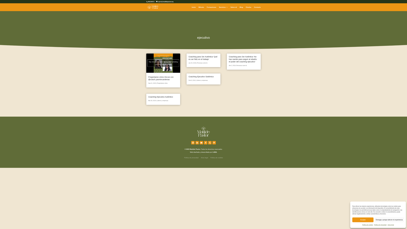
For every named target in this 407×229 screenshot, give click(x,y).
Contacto (257, 7)
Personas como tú (202, 63)
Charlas (248, 7)
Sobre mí (234, 7)
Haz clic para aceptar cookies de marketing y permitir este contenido (163, 63)
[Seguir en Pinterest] (214, 142)
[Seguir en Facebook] (205, 142)
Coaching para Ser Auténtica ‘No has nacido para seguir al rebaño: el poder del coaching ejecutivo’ (243, 59)
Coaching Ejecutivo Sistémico (201, 77)
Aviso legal (391, 225)
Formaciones (211, 7)
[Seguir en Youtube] (201, 142)
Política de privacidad (380, 225)
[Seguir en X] (210, 142)
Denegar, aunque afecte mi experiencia (389, 220)
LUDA (215, 152)
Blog (241, 7)
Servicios (222, 7)
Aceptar (363, 220)
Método (201, 7)
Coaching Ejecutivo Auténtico (160, 97)
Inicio (194, 7)
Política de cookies (367, 225)
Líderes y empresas (162, 100)
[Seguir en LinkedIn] (197, 142)
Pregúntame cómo (162, 83)
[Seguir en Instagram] (193, 142)
